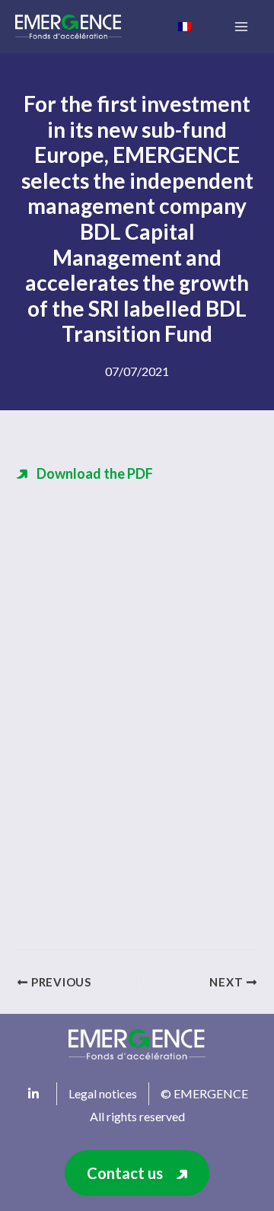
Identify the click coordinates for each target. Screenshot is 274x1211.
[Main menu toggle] (241, 27)
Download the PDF (95, 473)
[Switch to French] (184, 25)
